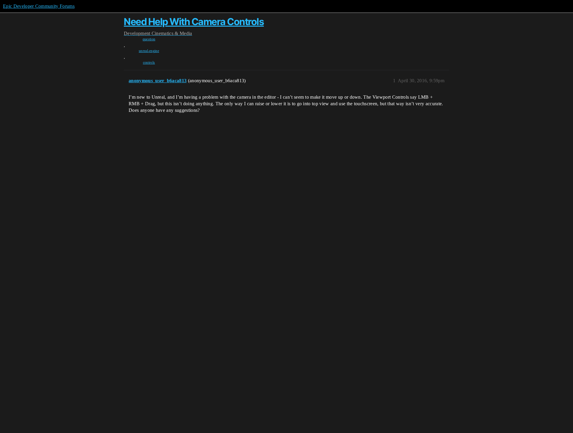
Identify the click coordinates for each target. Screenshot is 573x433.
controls (149, 62)
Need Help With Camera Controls (194, 22)
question (149, 39)
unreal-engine (149, 51)
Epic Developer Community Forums (39, 6)
